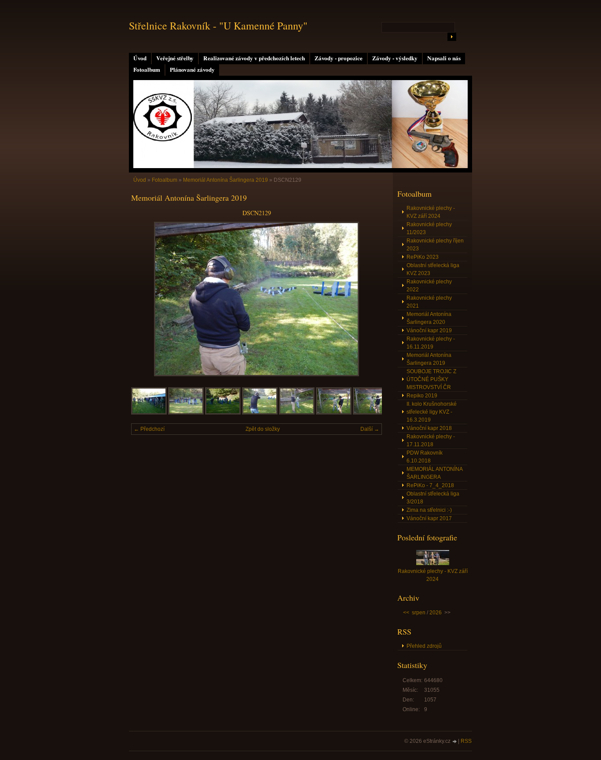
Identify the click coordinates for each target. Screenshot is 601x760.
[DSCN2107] (370, 413)
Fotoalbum (146, 69)
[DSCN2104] (260, 413)
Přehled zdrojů (424, 646)
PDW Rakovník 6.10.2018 (425, 457)
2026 (435, 612)
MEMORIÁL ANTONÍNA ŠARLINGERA (435, 473)
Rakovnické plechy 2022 (429, 286)
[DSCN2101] (149, 413)
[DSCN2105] (297, 413)
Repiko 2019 (422, 396)
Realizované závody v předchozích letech (254, 58)
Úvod (140, 58)
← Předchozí (149, 429)
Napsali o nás (444, 58)
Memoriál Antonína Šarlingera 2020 (429, 318)
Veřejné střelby (175, 58)
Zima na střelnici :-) (429, 510)
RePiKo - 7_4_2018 (430, 485)
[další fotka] (367, 299)
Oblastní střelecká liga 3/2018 (433, 498)
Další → (369, 429)
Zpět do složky (263, 429)
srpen (418, 612)
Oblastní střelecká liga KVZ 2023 (433, 269)
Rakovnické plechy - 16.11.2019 (431, 343)
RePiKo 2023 (423, 257)
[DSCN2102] (186, 413)
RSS (466, 741)
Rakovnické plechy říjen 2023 (435, 245)
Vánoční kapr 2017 (429, 518)
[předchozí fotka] (145, 299)
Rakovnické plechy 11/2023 (429, 228)
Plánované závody (192, 69)
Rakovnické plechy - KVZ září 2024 (431, 212)
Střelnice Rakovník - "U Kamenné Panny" (218, 25)
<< (406, 612)
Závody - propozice (339, 58)
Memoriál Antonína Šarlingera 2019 (225, 180)
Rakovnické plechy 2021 (429, 302)
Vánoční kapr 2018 (429, 428)
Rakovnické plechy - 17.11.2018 (431, 440)
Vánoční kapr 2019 (429, 330)
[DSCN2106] (334, 413)
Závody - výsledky (395, 58)
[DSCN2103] (223, 413)
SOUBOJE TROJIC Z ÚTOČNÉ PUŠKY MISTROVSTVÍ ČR (431, 379)
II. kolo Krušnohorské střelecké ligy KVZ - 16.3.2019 (432, 412)
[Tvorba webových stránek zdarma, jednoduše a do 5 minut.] (455, 742)
